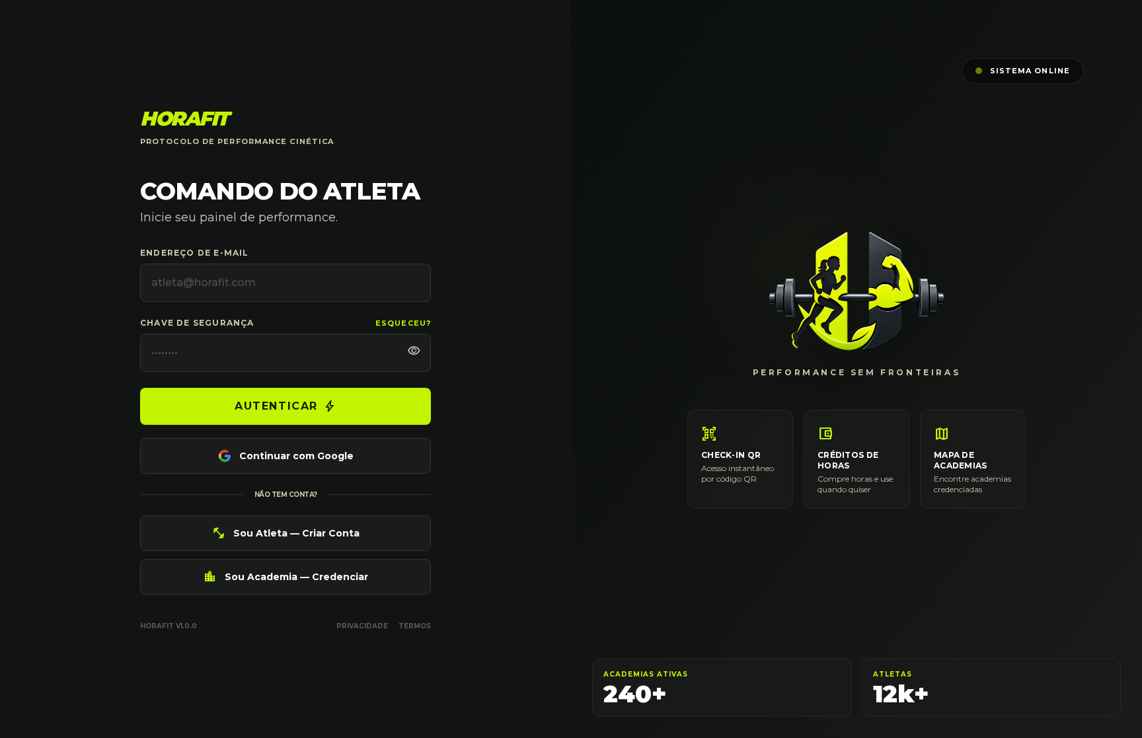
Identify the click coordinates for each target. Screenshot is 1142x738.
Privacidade (362, 626)
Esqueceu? (403, 323)
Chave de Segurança (197, 323)
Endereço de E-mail (194, 253)
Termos (415, 626)
